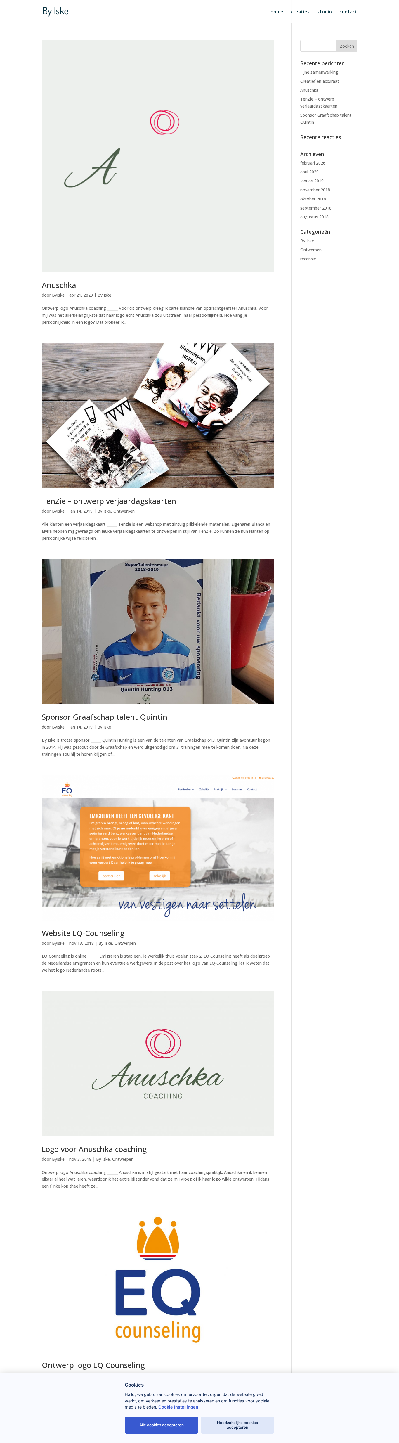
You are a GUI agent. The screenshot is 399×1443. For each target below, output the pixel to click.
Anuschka (59, 285)
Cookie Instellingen (178, 1406)
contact (348, 12)
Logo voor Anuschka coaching (94, 1149)
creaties (300, 12)
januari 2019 (312, 181)
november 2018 (315, 190)
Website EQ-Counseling (83, 933)
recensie (308, 259)
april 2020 (309, 171)
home (276, 12)
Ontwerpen (124, 511)
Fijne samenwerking (319, 72)
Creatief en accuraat (319, 81)
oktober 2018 (313, 199)
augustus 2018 (314, 216)
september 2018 (316, 208)
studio (324, 12)
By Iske (104, 295)
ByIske (58, 295)
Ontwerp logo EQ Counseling (93, 1365)
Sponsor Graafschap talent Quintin (104, 717)
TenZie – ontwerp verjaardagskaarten (109, 501)
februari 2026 (312, 163)
